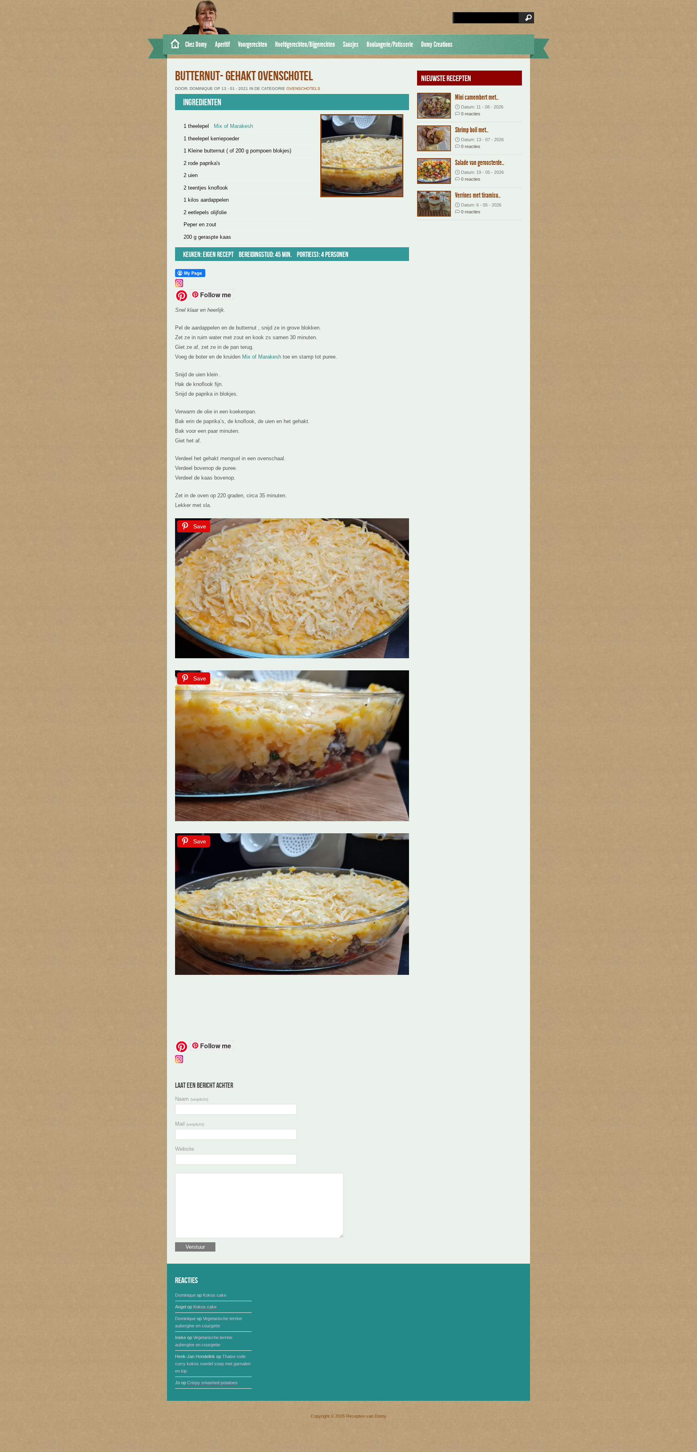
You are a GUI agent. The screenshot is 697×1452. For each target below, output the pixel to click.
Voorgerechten (252, 44)
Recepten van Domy (366, 1416)
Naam (191, 1099)
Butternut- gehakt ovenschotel (244, 76)
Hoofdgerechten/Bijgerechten (305, 44)
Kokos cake (214, 1295)
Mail (189, 1124)
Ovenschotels (303, 88)
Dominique (185, 1295)
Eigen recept (218, 254)
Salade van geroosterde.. (479, 162)
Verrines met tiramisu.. (478, 195)
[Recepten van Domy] (172, 44)
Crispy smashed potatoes (212, 1382)
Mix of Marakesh (233, 126)
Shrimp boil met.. (471, 129)
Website (184, 1149)
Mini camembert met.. (477, 97)
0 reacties (470, 113)
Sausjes (351, 44)
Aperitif (222, 44)
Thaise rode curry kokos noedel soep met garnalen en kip (212, 1363)
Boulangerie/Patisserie (390, 44)
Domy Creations (437, 44)
